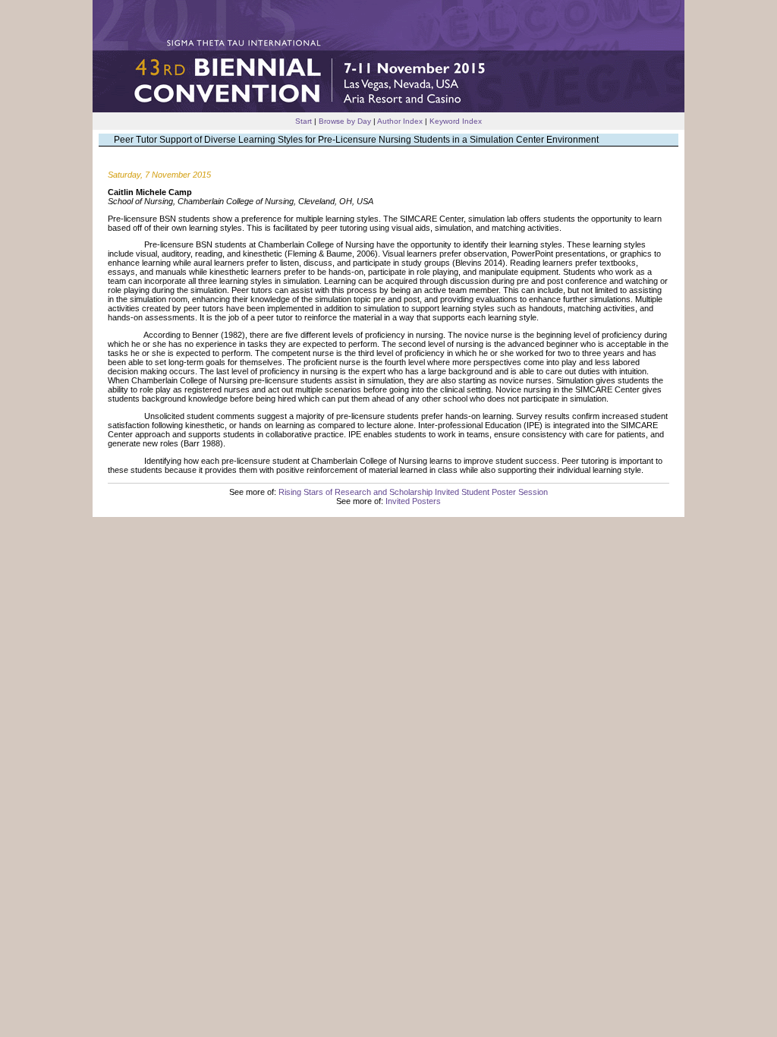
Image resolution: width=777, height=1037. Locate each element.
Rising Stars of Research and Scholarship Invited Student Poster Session (413, 491)
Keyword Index (455, 121)
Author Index (400, 121)
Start (303, 121)
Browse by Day (345, 121)
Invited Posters (413, 501)
